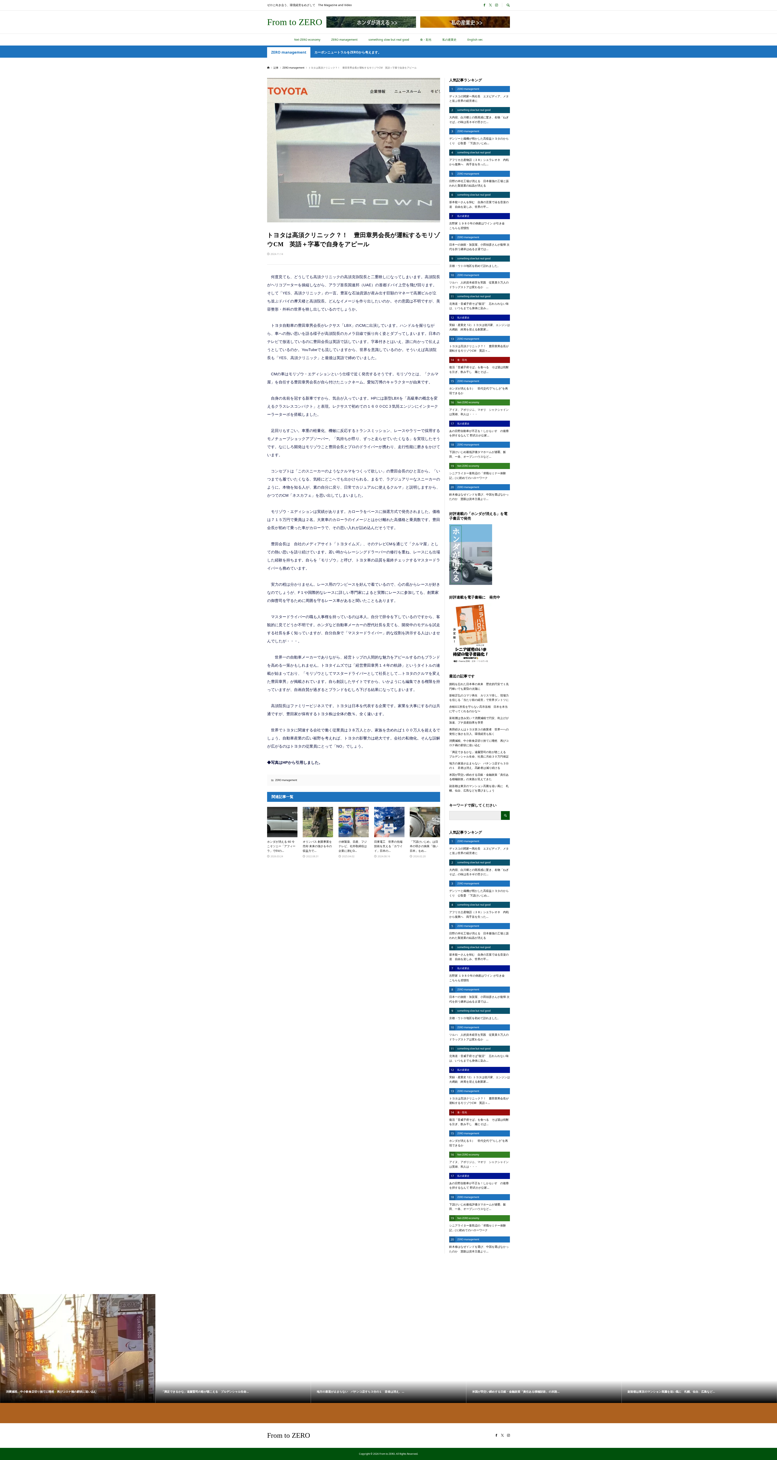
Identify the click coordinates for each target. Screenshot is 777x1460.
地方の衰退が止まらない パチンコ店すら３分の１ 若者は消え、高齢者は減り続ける (479, 765)
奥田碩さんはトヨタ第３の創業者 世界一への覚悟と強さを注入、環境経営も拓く (479, 731)
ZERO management (344, 39)
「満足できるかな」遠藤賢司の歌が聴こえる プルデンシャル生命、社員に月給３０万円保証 (479, 754)
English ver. (475, 39)
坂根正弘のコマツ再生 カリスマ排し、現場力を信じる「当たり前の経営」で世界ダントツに (479, 697)
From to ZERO (294, 22)
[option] (77, 1348)
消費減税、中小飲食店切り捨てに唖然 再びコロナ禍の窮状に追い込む (479, 743)
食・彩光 (425, 39)
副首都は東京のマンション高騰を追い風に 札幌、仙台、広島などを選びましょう (479, 788)
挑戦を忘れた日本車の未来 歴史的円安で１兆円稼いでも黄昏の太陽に (479, 686)
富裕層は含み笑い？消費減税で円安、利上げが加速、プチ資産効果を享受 (479, 720)
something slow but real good (388, 39)
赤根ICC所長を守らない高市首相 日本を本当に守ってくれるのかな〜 (478, 709)
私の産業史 (449, 39)
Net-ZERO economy (307, 39)
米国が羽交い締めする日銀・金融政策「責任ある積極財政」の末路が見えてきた (479, 777)
